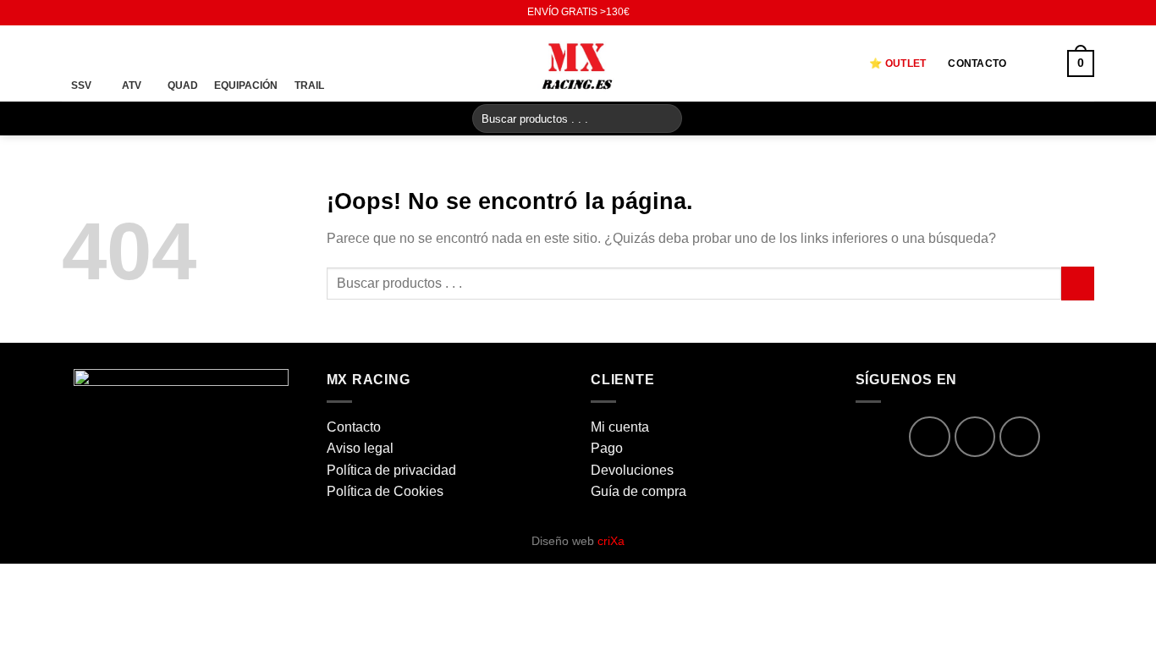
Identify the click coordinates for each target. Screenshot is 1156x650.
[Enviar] (666, 118)
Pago (607, 448)
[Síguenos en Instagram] (86, 13)
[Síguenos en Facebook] (70, 13)
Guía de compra (638, 491)
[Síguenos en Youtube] (102, 13)
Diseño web (578, 541)
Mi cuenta (620, 427)
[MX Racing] (578, 63)
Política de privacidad (391, 470)
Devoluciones (632, 470)
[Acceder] (1036, 63)
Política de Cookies (385, 491)
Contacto (977, 63)
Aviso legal (360, 448)
